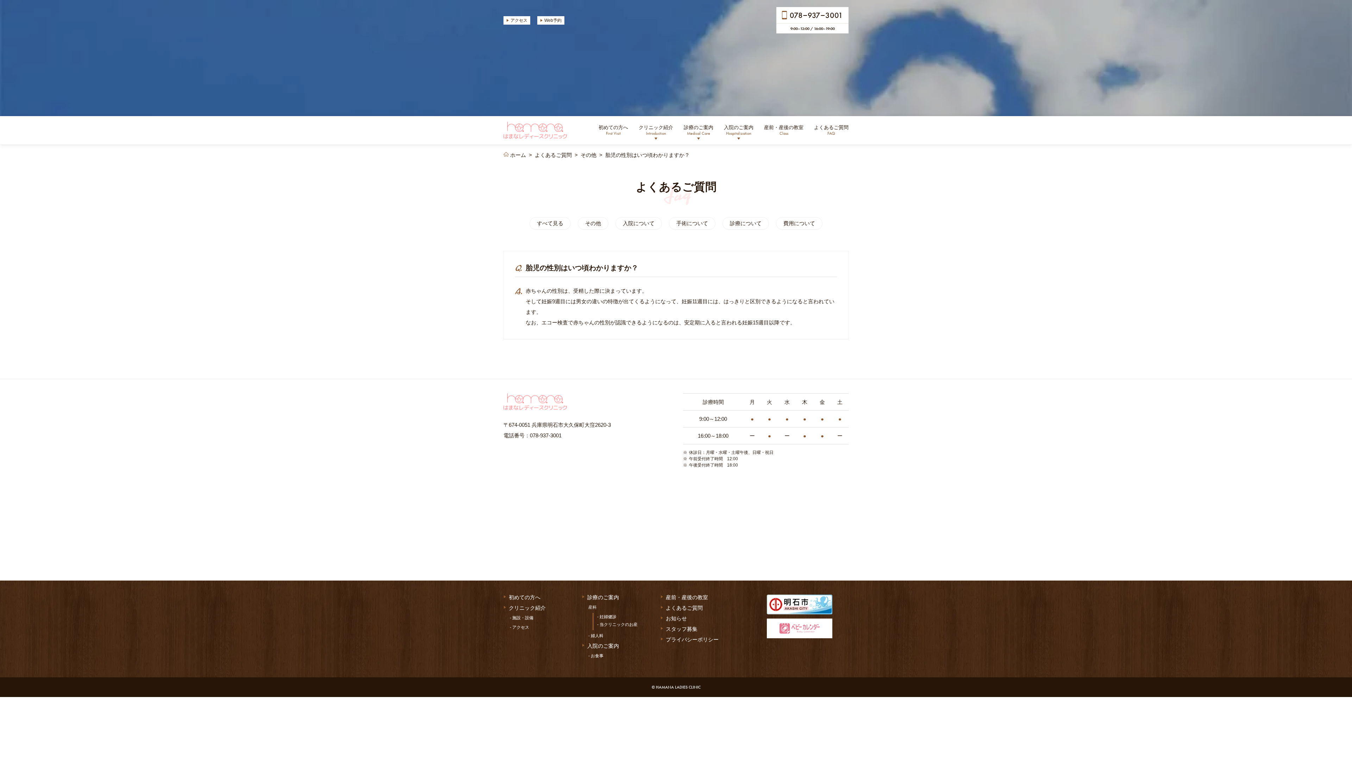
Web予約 (553, 20)
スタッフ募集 (681, 629)
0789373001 (816, 15)
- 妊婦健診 (606, 617)
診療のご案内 (698, 130)
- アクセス (519, 627)
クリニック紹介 (656, 130)
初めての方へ (613, 130)
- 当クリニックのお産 (617, 624)
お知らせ (676, 618)
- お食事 (595, 656)
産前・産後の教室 (783, 130)
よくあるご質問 (831, 130)
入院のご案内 (738, 130)
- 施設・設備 (521, 618)
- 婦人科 (595, 636)
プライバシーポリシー (692, 639)
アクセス (519, 20)
